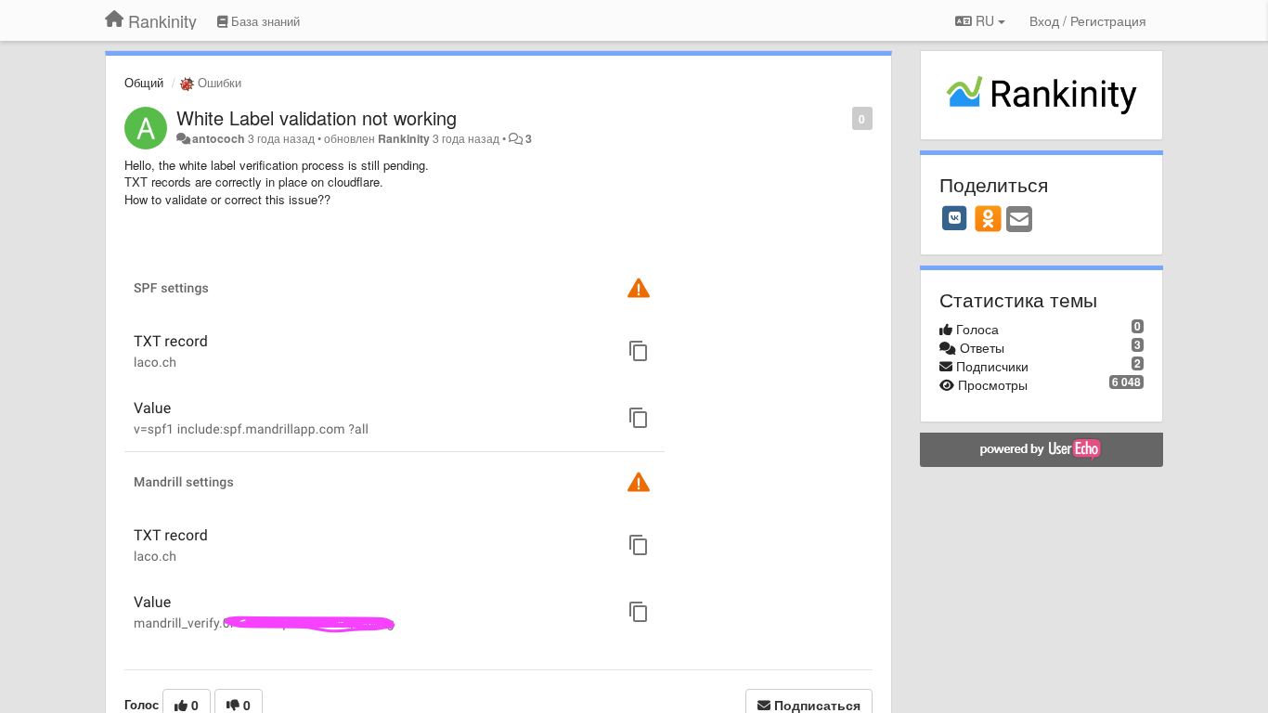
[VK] (955, 218)
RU (985, 20)
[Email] (1019, 220)
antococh (218, 138)
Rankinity (404, 138)
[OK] (988, 218)
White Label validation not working (316, 117)
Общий (143, 82)
